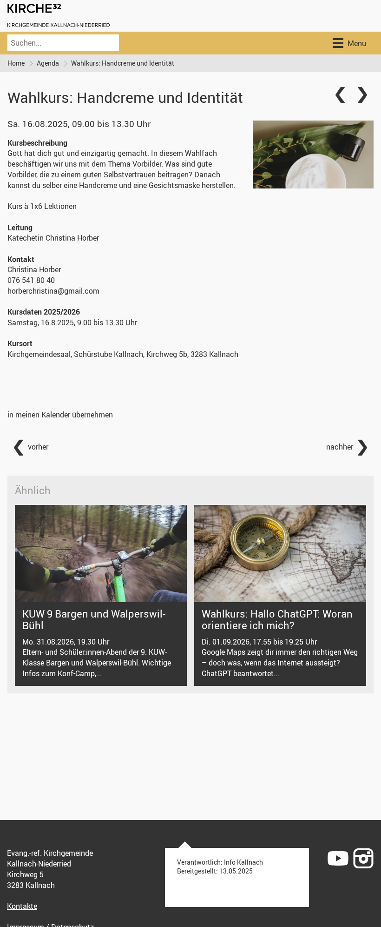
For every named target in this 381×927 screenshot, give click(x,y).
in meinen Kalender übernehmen (60, 415)
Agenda (48, 63)
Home (16, 63)
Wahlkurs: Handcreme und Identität (122, 63)
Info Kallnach (243, 862)
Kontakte (22, 906)
